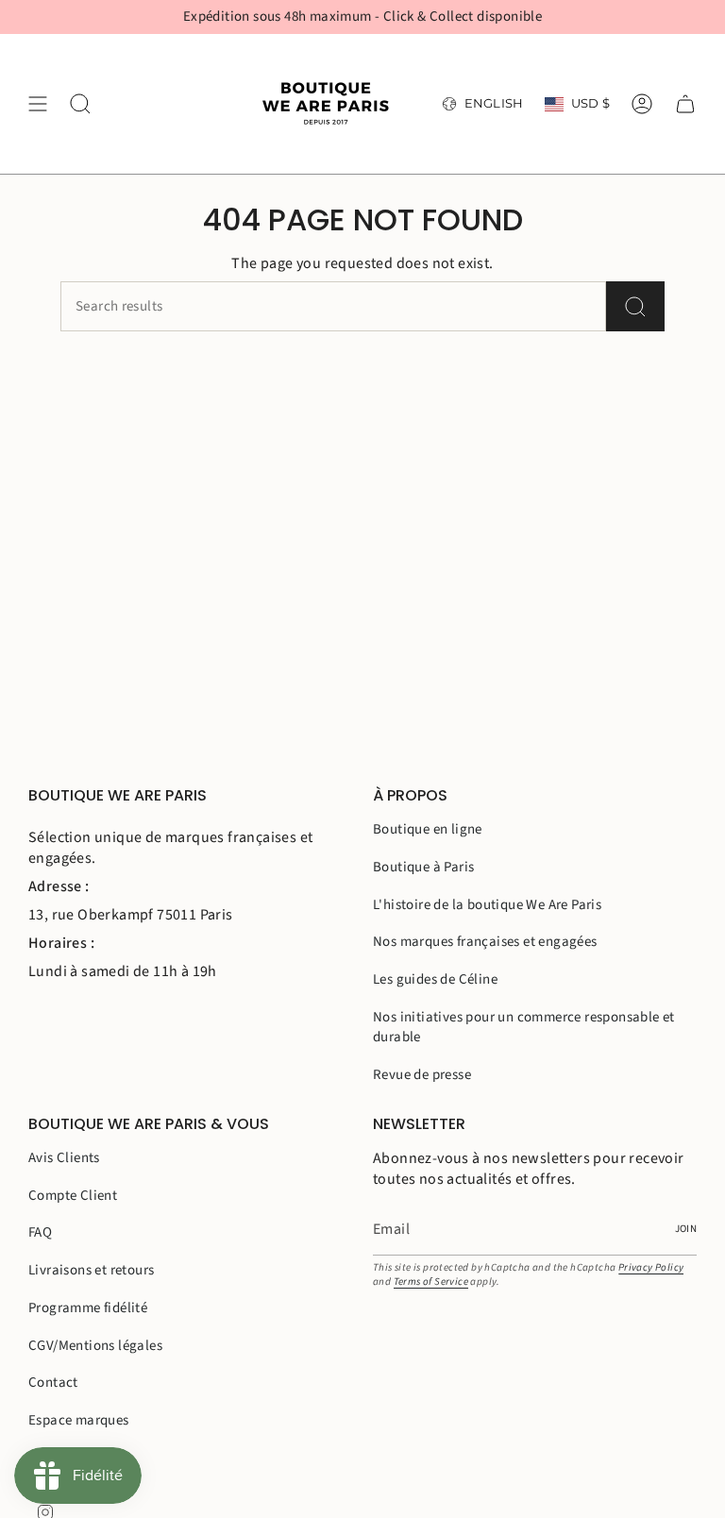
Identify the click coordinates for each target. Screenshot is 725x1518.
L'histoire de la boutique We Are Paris (487, 905)
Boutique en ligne (427, 829)
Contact (53, 1382)
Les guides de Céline (435, 979)
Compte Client (72, 1196)
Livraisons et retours (91, 1270)
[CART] (685, 104)
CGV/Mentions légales (95, 1346)
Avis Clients (64, 1158)
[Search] (635, 306)
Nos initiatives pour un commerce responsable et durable (524, 1027)
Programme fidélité (87, 1308)
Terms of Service (431, 1281)
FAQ (40, 1232)
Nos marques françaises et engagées (485, 942)
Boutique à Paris (423, 867)
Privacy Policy (651, 1267)
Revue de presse (422, 1075)
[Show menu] (38, 104)
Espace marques (78, 1420)
